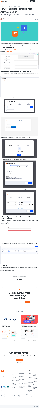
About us (13, 374)
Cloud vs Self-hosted (30, 388)
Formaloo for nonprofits (23, 383)
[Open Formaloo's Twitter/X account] (34, 406)
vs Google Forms (29, 375)
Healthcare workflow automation (22, 387)
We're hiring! (14, 378)
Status (34, 385)
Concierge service (15, 388)
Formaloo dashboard (14, 49)
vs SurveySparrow (30, 382)
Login (28, 1)
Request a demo (35, 388)
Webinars (34, 376)
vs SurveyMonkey (30, 379)
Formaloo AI (21, 384)
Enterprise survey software (22, 381)
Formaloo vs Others (30, 391)
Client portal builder (22, 373)
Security (34, 382)
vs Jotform (29, 373)
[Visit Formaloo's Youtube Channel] (37, 406)
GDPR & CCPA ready (14, 384)
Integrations (35, 381)
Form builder (21, 371)
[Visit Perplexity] (7, 376)
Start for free (19, 362)
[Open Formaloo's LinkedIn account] (36, 406)
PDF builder (21, 374)
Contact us (14, 377)
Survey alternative (29, 386)
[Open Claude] (3, 376)
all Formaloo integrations (13, 269)
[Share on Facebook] (37, 19)
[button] (37, 1)
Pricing (13, 375)
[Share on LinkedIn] (35, 19)
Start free (32, 1)
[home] (5, 1)
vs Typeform (30, 371)
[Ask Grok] (8, 376)
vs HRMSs (29, 383)
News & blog (35, 379)
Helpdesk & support (35, 372)
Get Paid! (13, 387)
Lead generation (21, 388)
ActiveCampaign (9, 51)
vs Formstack (30, 377)
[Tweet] (33, 19)
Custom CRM (21, 376)
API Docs (34, 384)
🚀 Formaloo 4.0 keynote (15, 372)
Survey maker (21, 379)
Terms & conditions (15, 380)
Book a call (19, 359)
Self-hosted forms (22, 377)
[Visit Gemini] (5, 376)
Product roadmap (34, 375)
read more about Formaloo (24, 269)
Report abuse (14, 385)
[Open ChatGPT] (2, 376)
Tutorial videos (35, 378)
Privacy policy (14, 381)
